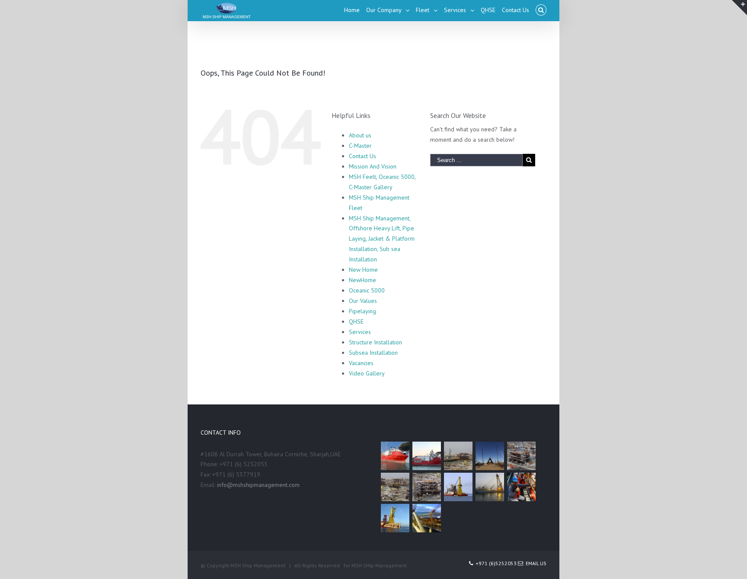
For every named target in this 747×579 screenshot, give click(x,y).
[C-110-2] (395, 455)
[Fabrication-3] (521, 455)
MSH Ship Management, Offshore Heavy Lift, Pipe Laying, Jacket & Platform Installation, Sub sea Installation (382, 239)
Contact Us (362, 156)
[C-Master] (458, 487)
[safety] (521, 487)
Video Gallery (367, 373)
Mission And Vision (372, 166)
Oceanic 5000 (367, 290)
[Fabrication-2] (395, 487)
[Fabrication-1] (426, 487)
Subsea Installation (373, 352)
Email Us (534, 563)
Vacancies (361, 363)
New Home (363, 270)
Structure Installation (375, 342)
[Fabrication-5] (458, 455)
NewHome (362, 280)
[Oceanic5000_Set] (489, 487)
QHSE (356, 321)
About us (360, 135)
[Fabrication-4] (489, 455)
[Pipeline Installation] (395, 518)
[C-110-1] (426, 455)
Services (360, 332)
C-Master (360, 146)
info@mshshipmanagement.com (258, 485)
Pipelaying (362, 311)
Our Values (363, 301)
